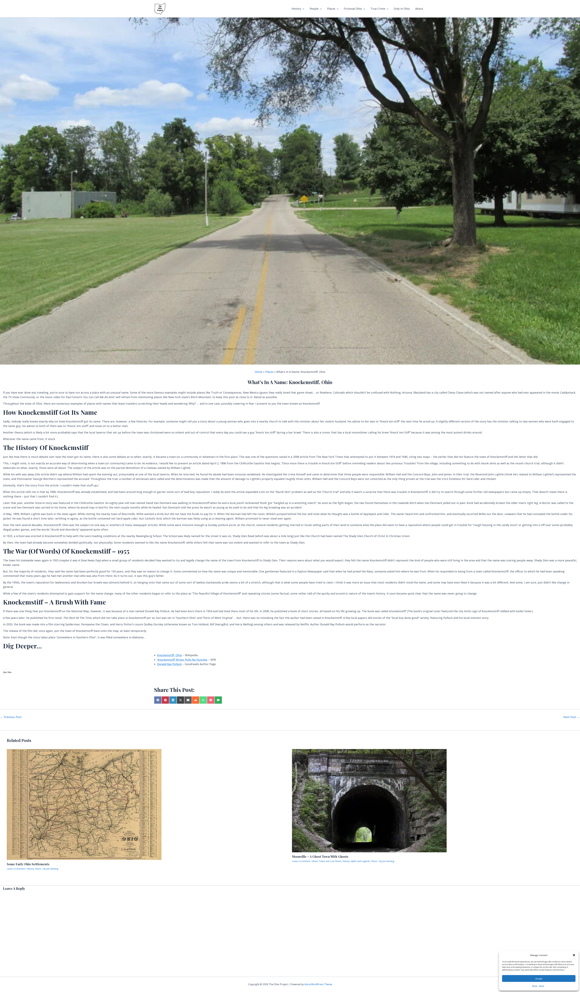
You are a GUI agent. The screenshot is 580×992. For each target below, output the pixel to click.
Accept (538, 978)
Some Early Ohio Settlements (28, 864)
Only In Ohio (402, 8)
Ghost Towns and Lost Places (326, 861)
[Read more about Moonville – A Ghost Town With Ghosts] (369, 800)
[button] (573, 955)
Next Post (571, 717)
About (534, 986)
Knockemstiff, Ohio (169, 655)
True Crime (378, 8)
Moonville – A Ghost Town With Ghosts (320, 856)
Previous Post (11, 717)
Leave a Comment (16, 868)
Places (331, 8)
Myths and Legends (360, 861)
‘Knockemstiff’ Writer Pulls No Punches (182, 659)
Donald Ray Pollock (169, 664)
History (296, 8)
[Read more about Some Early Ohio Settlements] (84, 804)
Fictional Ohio (353, 8)
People (314, 8)
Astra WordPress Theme (318, 984)
